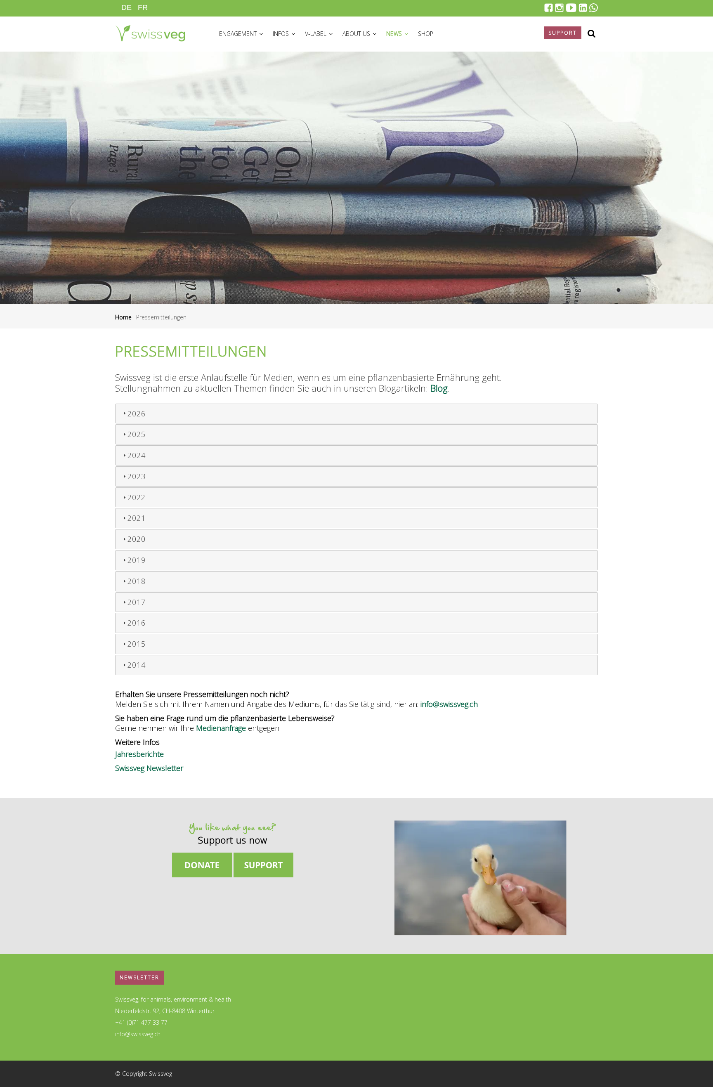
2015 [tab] (136, 644)
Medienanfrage (221, 728)
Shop (425, 34)
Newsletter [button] (139, 977)
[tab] (356, 539)
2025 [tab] (136, 434)
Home (123, 317)
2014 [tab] (136, 665)
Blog (439, 388)
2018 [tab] (136, 581)
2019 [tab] (136, 560)
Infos (281, 34)
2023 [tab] (136, 476)
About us (357, 34)
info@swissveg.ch (449, 704)
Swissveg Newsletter (149, 768)
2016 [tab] (136, 623)
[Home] (150, 32)
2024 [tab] (136, 455)
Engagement (238, 34)
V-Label (316, 34)
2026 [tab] (136, 413)
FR (143, 7)
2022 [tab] (136, 497)
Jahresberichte (139, 754)
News (395, 34)
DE (126, 7)
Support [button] (562, 32)
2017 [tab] (136, 602)
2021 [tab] (136, 518)
